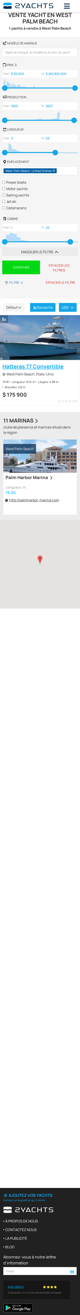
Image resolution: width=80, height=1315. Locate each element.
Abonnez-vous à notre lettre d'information (29, 1260)
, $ (12, 65)
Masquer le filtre (37, 251)
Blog (9, 1247)
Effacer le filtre (60, 282)
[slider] (5, 88)
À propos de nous (21, 1221)
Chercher (21, 267)
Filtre (14, 282)
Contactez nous (21, 1229)
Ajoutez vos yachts (30, 1195)
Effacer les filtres (59, 267)
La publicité (16, 1238)
